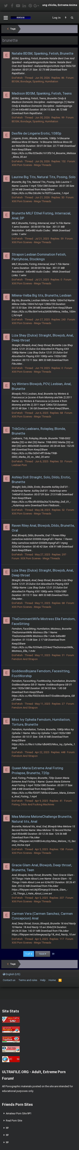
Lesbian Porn (19, 465)
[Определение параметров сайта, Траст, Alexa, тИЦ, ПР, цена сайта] (11, 1051)
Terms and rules (27, 980)
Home (52, 980)
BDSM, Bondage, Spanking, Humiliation (35, 81)
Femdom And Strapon (25, 659)
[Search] (72, 18)
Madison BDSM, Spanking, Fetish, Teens (42, 93)
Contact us (9, 980)
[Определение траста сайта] (11, 1031)
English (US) (12, 974)
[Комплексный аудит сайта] (11, 1061)
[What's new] (65, 18)
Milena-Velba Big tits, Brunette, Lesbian (41, 295)
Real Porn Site (14, 1120)
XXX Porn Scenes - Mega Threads (31, 165)
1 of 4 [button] (28, 953)
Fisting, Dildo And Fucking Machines (33, 804)
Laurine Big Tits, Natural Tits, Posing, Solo (44, 177)
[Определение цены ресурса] (11, 1021)
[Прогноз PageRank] (11, 1041)
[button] (6, 18)
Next (42, 953)
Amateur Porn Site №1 (18, 1113)
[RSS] (60, 980)
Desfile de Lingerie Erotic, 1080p (36, 133)
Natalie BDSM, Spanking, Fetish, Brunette (42, 53)
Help (43, 980)
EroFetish (17, 77)
